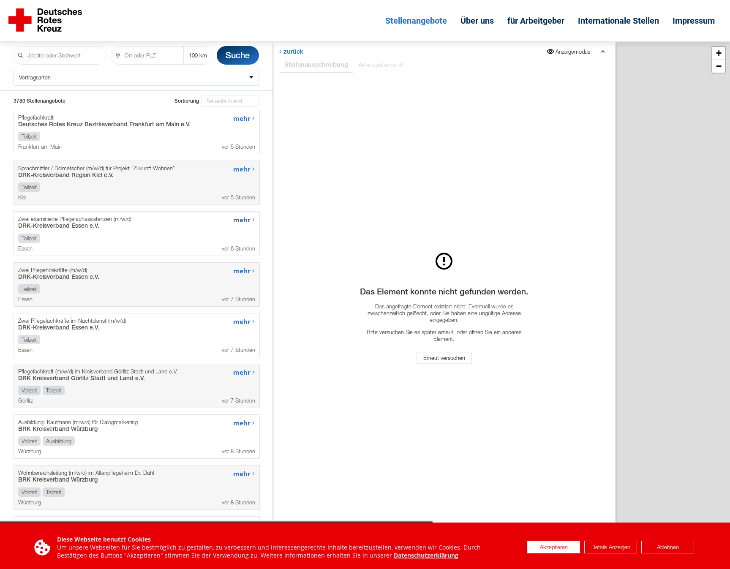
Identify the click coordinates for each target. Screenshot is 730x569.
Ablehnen (668, 547)
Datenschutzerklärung (426, 555)
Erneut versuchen (444, 358)
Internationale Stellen (618, 21)
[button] (718, 53)
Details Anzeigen (610, 547)
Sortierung (186, 101)
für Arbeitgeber (535, 21)
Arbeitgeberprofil (381, 64)
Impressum (694, 21)
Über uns (477, 21)
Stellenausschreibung (316, 64)
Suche (238, 55)
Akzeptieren (554, 547)
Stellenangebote (416, 21)
